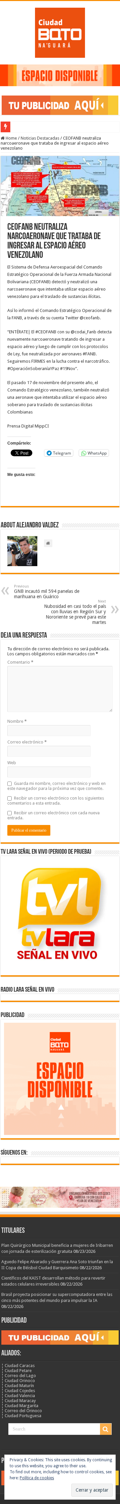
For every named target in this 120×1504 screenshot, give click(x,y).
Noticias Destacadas (40, 138)
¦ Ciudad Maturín (17, 1385)
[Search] (105, 1429)
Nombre (17, 721)
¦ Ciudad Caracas (18, 1365)
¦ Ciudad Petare (16, 1370)
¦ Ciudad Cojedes (18, 1390)
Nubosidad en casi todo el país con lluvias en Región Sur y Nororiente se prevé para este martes (75, 612)
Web (11, 762)
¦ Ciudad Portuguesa (21, 1415)
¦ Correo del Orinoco (21, 1410)
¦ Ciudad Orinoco (18, 1380)
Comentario (20, 662)
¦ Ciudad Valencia (18, 1395)
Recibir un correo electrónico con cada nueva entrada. (53, 815)
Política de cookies (37, 1478)
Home (11, 138)
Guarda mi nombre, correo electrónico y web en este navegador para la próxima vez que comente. (56, 786)
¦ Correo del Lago (18, 1375)
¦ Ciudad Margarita (19, 1405)
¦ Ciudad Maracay (18, 1400)
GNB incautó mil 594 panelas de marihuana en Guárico (46, 591)
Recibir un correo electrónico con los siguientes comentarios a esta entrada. (55, 801)
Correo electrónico (27, 741)
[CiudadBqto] (60, 31)
